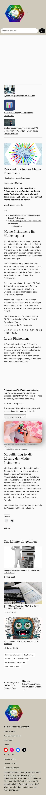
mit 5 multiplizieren (21, 659)
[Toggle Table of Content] (5, 211)
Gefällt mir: (19, 226)
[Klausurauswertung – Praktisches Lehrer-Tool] (9, 105)
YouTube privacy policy (14, 403)
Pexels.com (24, 449)
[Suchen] (42, 30)
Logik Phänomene (17, 218)
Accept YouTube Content (13, 418)
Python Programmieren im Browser (19, 96)
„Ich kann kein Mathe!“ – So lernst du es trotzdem (21, 642)
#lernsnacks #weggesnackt (16, 727)
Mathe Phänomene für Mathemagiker (25, 215)
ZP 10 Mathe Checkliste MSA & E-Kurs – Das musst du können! (21, 607)
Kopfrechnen (10, 178)
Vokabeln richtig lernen (16, 508)
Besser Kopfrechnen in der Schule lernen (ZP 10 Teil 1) (22, 571)
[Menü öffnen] (28, 13)
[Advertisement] (23, 60)
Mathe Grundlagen (23, 178)
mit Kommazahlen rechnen (15, 662)
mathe (7, 659)
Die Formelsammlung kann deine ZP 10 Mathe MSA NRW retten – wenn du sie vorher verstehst (21, 131)
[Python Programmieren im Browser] (9, 89)
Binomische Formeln (12, 655)
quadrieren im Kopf (12, 666)
